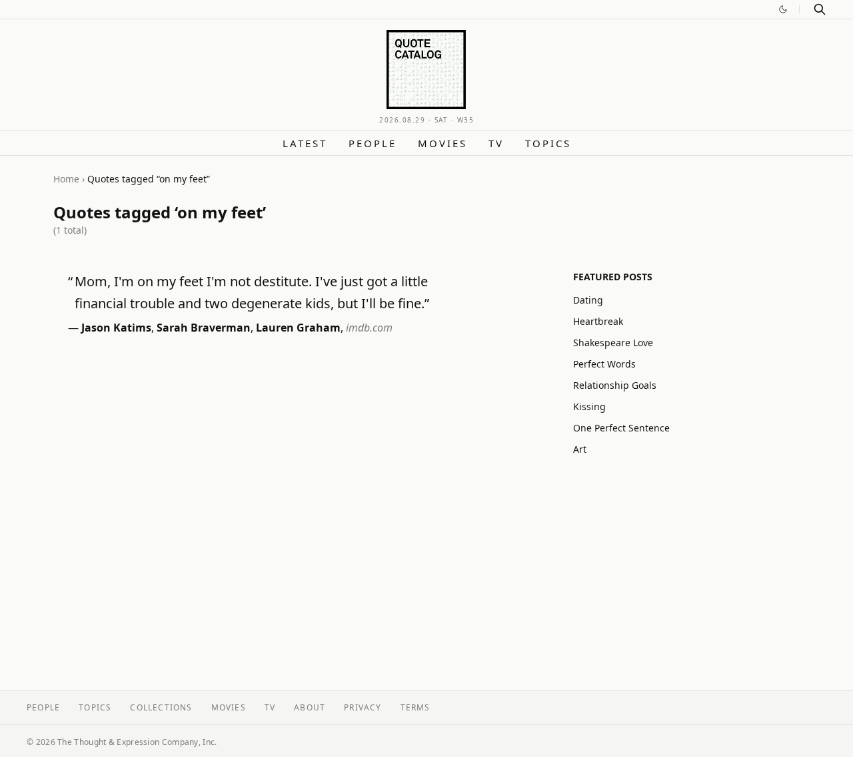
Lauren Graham (298, 327)
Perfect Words (604, 364)
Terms (415, 707)
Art (579, 449)
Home (66, 178)
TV (496, 143)
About (309, 707)
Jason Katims (116, 327)
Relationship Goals (614, 385)
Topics (548, 143)
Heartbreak (598, 321)
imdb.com (369, 327)
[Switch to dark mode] (783, 9)
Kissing (589, 406)
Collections (161, 707)
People (373, 143)
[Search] (819, 9)
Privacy (362, 707)
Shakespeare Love (613, 342)
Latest (305, 143)
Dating (588, 300)
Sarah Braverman (204, 327)
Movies (442, 143)
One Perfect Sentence (621, 427)
